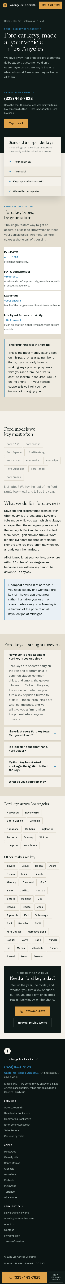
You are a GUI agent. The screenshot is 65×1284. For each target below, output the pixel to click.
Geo (39, 898)
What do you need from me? (27, 781)
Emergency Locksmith (17, 1124)
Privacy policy (12, 1235)
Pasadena (13, 829)
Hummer (26, 898)
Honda (39, 866)
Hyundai (52, 940)
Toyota (11, 866)
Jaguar (11, 940)
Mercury (11, 882)
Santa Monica (15, 821)
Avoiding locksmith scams (19, 1218)
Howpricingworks (56, 1277)
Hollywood (13, 812)
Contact (9, 1230)
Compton (12, 845)
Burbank (30, 829)
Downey (28, 837)
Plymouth (12, 915)
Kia (8, 948)
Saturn (11, 898)
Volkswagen (42, 915)
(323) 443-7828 (50, 5)
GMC (43, 882)
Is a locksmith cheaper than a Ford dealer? (28, 748)
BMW (38, 923)
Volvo (25, 940)
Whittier (44, 837)
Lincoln (39, 874)
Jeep (40, 907)
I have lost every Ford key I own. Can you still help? (29, 733)
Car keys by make (14, 1136)
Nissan (11, 874)
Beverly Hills (32, 812)
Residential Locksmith (17, 1113)
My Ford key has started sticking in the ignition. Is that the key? (28, 766)
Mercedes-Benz (37, 931)
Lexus (25, 866)
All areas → (10, 1197)
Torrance (12, 837)
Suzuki (11, 956)
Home (7, 21)
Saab (38, 940)
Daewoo (39, 956)
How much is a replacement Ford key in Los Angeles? (27, 656)
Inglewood (47, 829)
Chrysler (11, 907)
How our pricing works (32, 1022)
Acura (52, 866)
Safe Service (11, 1130)
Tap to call (16, 123)
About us (9, 1224)
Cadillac (24, 890)
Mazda (21, 948)
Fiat (26, 915)
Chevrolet (28, 882)
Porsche (23, 923)
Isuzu (24, 956)
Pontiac (40, 890)
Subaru (54, 948)
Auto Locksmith (13, 1107)
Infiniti (24, 874)
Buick (10, 890)
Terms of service (14, 1241)
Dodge (27, 907)
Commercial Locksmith (17, 1119)
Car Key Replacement (24, 21)
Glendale (35, 821)
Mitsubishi (37, 948)
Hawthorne (30, 845)
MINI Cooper (14, 931)
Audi (9, 923)
